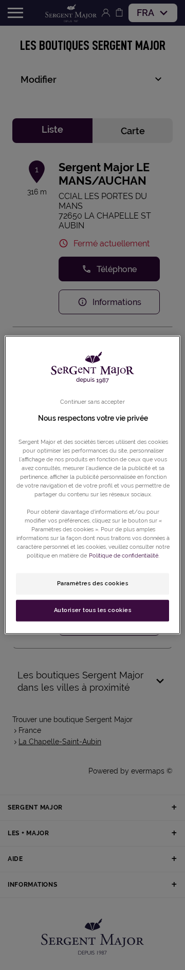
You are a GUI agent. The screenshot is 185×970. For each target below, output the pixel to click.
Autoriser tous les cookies (93, 610)
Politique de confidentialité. (124, 556)
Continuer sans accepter (92, 402)
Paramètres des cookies (92, 583)
